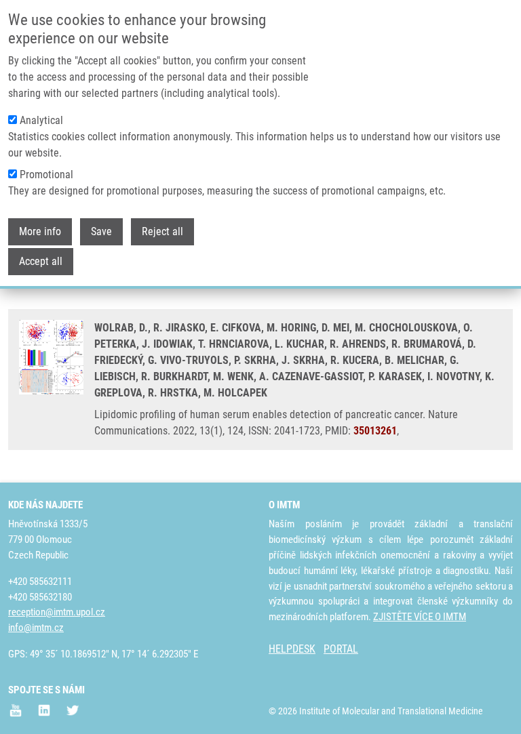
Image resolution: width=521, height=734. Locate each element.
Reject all (162, 231)
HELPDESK (292, 649)
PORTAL (341, 649)
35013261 (375, 430)
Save (101, 231)
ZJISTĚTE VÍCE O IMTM (419, 617)
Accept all (40, 261)
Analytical (41, 120)
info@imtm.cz (36, 627)
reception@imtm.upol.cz (56, 612)
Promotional (46, 174)
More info (40, 231)
